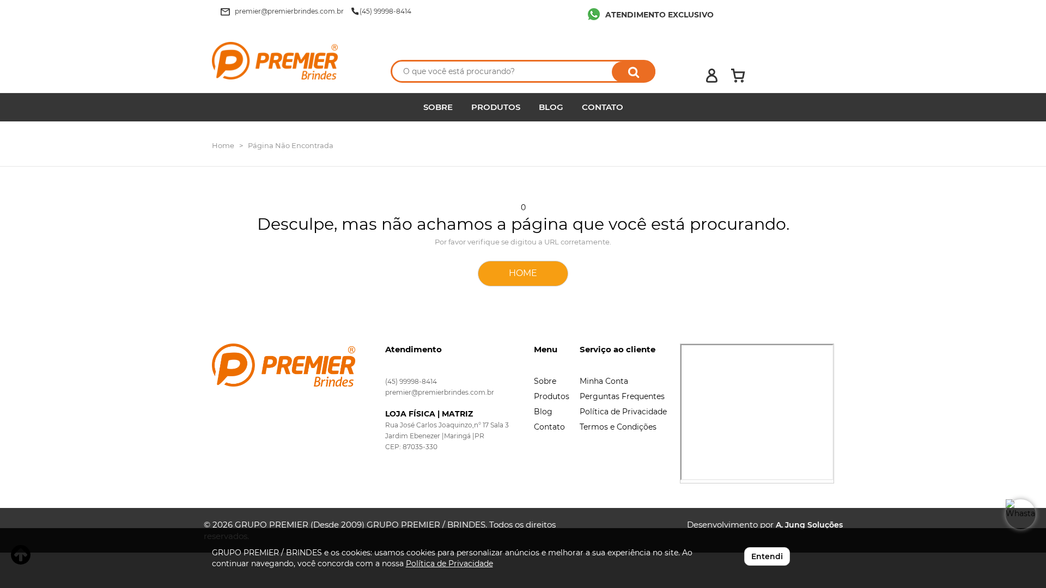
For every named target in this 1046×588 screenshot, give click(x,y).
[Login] (711, 76)
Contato (549, 427)
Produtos (551, 396)
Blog (543, 411)
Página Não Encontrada (290, 145)
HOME (523, 273)
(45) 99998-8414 (411, 381)
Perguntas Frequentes (622, 396)
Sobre (545, 381)
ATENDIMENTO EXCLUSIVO (659, 15)
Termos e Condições (618, 427)
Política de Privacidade (623, 411)
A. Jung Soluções (809, 525)
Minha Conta (604, 381)
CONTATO (602, 107)
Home (223, 145)
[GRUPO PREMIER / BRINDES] (290, 60)
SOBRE (438, 107)
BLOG (551, 107)
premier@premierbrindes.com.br (439, 392)
